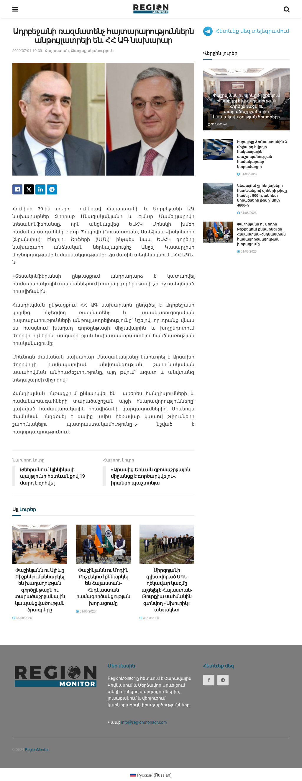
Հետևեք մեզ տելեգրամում (252, 30)
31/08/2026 (23, 617)
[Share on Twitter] (29, 189)
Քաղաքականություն (92, 50)
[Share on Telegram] (52, 189)
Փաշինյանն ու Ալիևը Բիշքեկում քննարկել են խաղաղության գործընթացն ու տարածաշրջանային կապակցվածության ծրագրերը (39, 589)
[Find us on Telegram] (223, 680)
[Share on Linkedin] (40, 189)
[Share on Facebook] (17, 189)
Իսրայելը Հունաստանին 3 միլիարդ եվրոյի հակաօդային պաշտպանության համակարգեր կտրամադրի (262, 154)
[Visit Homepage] (151, 9)
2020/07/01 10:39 (27, 50)
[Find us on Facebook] (208, 680)
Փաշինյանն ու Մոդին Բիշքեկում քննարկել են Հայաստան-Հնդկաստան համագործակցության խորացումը (103, 586)
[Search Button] (287, 9)
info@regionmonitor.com (144, 722)
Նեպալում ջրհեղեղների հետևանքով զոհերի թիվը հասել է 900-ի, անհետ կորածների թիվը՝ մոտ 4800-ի (262, 195)
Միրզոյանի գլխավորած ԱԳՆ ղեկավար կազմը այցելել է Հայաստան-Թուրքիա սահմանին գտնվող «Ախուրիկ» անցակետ (167, 589)
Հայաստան (57, 50)
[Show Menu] (15, 9)
